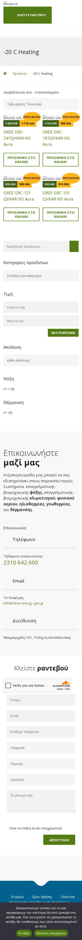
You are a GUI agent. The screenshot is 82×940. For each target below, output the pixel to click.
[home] (5, 73)
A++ (6, 389)
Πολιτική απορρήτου (51, 933)
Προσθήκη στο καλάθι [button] (21, 159)
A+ (5, 412)
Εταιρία (17, 896)
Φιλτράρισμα (63, 332)
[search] (74, 246)
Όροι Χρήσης (42, 896)
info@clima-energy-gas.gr (23, 603)
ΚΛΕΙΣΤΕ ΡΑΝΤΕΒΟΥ (31, 15)
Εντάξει (24, 933)
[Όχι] (76, 921)
